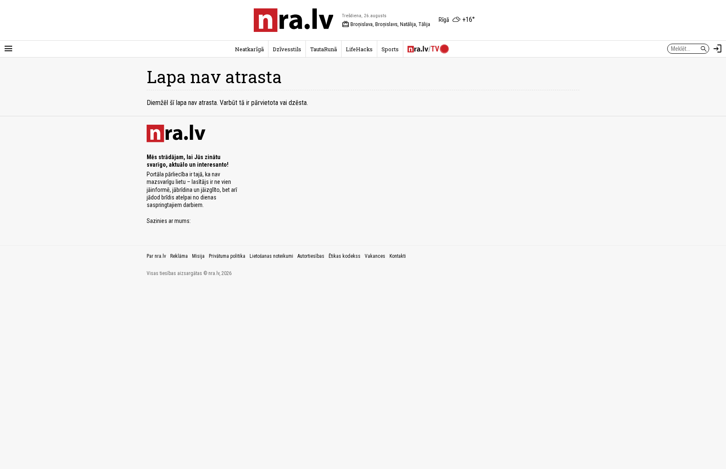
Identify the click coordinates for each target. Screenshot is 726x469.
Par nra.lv (156, 256)
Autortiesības (310, 256)
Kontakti (397, 256)
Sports (390, 49)
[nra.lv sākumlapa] (294, 20)
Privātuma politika (227, 256)
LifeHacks (359, 49)
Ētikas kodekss (344, 256)
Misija (198, 256)
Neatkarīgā (249, 49)
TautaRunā (323, 49)
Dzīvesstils (287, 49)
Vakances (375, 256)
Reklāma (179, 256)
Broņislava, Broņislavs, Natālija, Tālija (386, 24)
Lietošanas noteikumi (271, 256)
